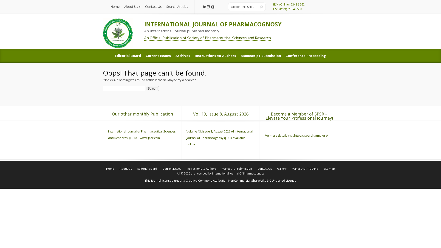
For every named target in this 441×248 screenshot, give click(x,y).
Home (110, 169)
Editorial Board (147, 169)
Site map (329, 169)
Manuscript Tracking (305, 169)
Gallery (281, 169)
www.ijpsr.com (150, 138)
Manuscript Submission (237, 169)
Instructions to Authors (201, 169)
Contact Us (264, 169)
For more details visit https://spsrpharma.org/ (297, 135)
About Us (126, 169)
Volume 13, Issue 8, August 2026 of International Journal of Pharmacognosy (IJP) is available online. (220, 137)
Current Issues (172, 169)
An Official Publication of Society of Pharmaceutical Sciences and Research (207, 37)
